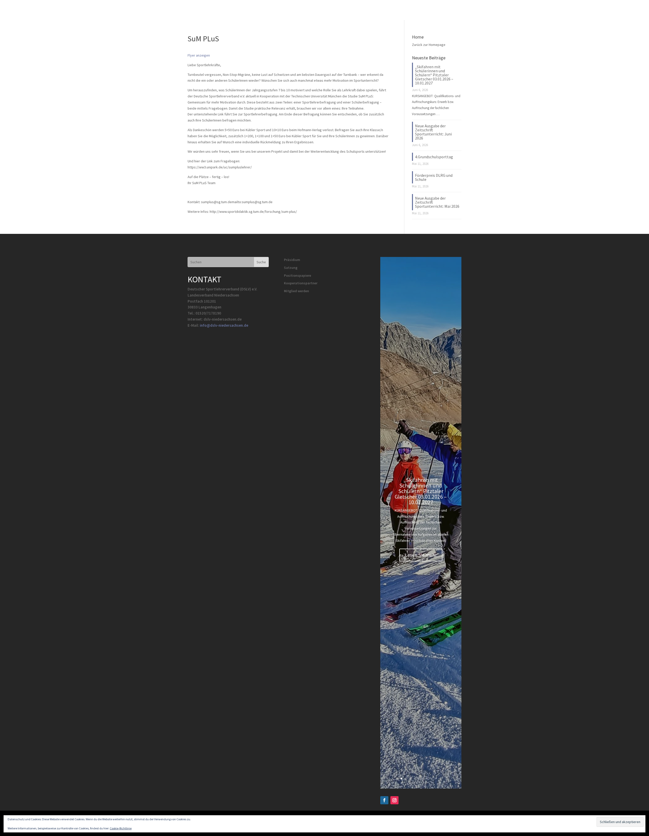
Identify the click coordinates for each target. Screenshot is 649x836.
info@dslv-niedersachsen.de (224, 325)
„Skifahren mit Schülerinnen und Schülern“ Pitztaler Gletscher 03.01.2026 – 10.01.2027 (434, 74)
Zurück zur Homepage (428, 44)
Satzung (290, 267)
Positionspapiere (297, 275)
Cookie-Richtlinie (121, 828)
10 (440, 778)
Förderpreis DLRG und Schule (434, 177)
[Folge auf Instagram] (394, 800)
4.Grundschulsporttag (434, 156)
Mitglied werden (296, 291)
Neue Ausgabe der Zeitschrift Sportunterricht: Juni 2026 (433, 132)
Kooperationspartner (300, 283)
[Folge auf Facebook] (384, 800)
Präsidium (292, 259)
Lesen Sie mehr (421, 555)
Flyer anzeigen (199, 55)
